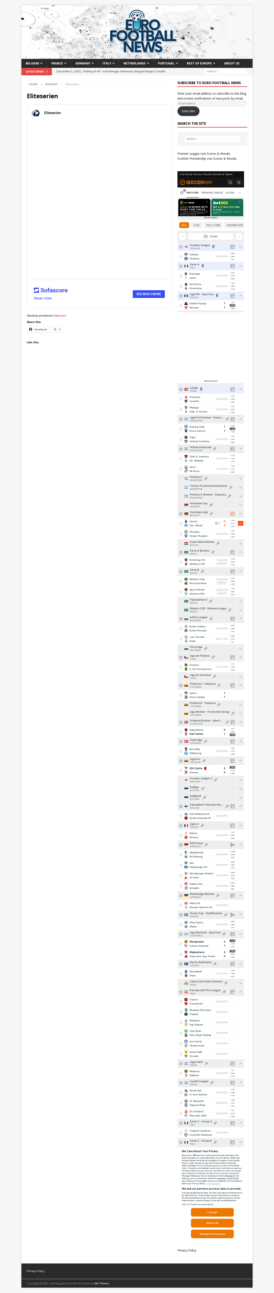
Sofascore (60, 315)
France (57, 63)
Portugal (166, 63)
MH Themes (102, 1283)
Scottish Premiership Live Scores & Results (207, 158)
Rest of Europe (199, 63)
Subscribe (188, 111)
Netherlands (135, 63)
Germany (82, 63)
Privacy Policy (186, 1250)
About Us (232, 63)
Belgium (32, 63)
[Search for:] (225, 71)
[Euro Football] (137, 56)
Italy (107, 63)
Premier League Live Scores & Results (203, 154)
